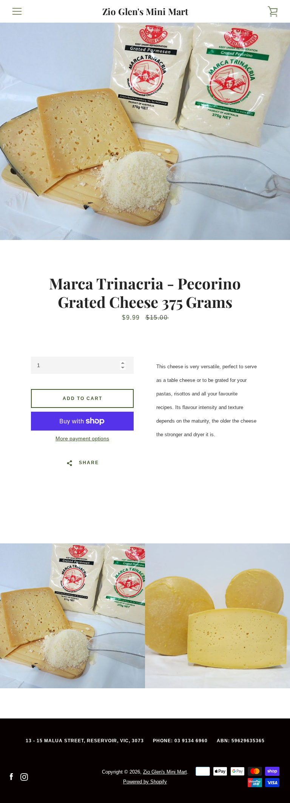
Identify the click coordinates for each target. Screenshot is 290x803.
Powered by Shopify (145, 782)
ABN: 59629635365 (241, 740)
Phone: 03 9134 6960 (180, 740)
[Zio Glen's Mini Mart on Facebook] (11, 776)
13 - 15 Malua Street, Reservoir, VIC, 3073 (85, 740)
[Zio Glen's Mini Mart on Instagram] (24, 776)
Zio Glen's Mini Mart (145, 11)
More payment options (82, 438)
